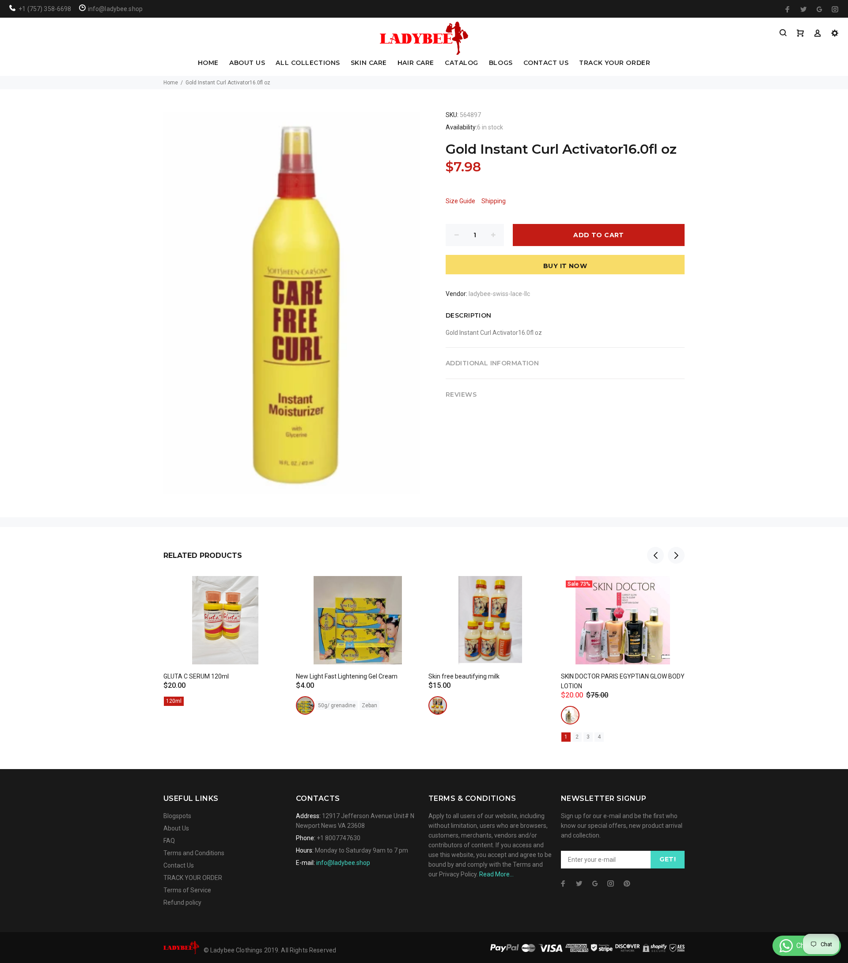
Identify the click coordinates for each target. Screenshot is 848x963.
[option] (225, 630)
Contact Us (178, 865)
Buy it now (565, 266)
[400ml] (570, 715)
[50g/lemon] (305, 705)
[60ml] (438, 705)
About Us (176, 828)
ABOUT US (247, 63)
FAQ (169, 840)
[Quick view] (272, 590)
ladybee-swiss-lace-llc (499, 293)
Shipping (493, 201)
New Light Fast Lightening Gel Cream (347, 676)
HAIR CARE (416, 63)
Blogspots (177, 815)
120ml (174, 701)
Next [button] (676, 555)
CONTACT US (546, 63)
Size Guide (460, 201)
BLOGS (501, 63)
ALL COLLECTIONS (308, 63)
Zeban (369, 705)
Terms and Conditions (193, 853)
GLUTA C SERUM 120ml (196, 676)
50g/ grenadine (337, 705)
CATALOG (461, 63)
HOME (208, 63)
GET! (667, 859)
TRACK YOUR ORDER (614, 63)
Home (170, 83)
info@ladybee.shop (343, 862)
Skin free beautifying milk (464, 676)
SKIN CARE (369, 63)
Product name (74, 927)
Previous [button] (655, 555)
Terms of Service (187, 890)
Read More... (496, 874)
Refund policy (182, 902)
